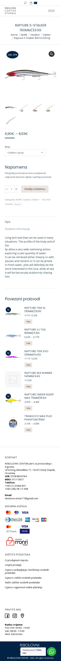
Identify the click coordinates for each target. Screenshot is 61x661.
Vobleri (35, 199)
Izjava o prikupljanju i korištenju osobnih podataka (27, 571)
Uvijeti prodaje (13, 564)
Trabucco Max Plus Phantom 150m (38, 418)
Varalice (27, 199)
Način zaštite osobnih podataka (22, 582)
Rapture (18, 204)
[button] (51, 54)
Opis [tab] (7, 222)
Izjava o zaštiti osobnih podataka (23, 577)
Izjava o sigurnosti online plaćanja (23, 587)
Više (28, 321)
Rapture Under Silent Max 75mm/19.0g (39, 396)
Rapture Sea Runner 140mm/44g (38, 374)
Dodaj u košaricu (34, 189)
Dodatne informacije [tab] (17, 229)
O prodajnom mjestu (16, 560)
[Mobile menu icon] (51, 11)
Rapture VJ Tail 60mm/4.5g (35, 331)
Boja (7, 146)
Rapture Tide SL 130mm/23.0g (35, 309)
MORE (19, 199)
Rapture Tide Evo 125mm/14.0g (36, 353)
